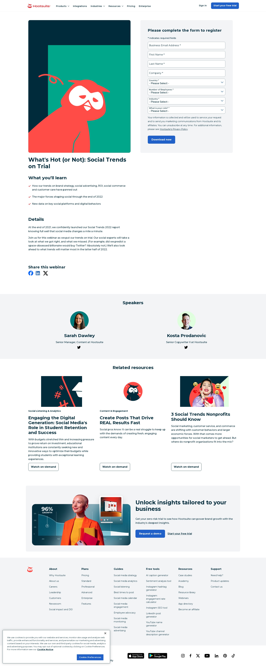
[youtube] (207, 656)
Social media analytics (125, 581)
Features (86, 603)
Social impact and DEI (61, 609)
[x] (198, 656)
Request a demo (150, 533)
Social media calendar (125, 598)
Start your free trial (225, 5)
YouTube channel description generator (157, 633)
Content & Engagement (114, 410)
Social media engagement (121, 605)
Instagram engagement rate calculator (155, 598)
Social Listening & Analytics (44, 410)
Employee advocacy (125, 612)
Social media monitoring (120, 620)
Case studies (185, 575)
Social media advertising (120, 629)
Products (61, 6)
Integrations (80, 6)
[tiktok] (233, 656)
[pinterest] (225, 656)
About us (54, 581)
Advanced (86, 592)
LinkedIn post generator (153, 615)
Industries (96, 6)
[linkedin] (38, 274)
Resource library (186, 592)
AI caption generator (157, 575)
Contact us (216, 586)
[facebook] (30, 274)
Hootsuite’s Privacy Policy (174, 129)
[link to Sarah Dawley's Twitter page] (79, 348)
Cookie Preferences (90, 657)
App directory (185, 603)
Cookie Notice (45, 649)
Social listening (122, 586)
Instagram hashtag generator (156, 588)
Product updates (220, 581)
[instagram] (183, 656)
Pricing (131, 6)
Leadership (55, 592)
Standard (86, 581)
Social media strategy (125, 575)
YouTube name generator (154, 624)
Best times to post (124, 592)
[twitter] (45, 274)
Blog (180, 586)
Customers (55, 598)
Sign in (203, 5)
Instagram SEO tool (156, 607)
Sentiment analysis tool (158, 581)
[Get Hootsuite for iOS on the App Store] (136, 656)
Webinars (183, 598)
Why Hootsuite (57, 575)
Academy (183, 581)
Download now (161, 139)
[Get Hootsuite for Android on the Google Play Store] (157, 656)
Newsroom (55, 603)
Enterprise (145, 6)
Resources (115, 6)
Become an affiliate (189, 609)
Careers (53, 586)
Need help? (217, 575)
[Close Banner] (105, 633)
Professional (88, 586)
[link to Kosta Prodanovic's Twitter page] (186, 348)
